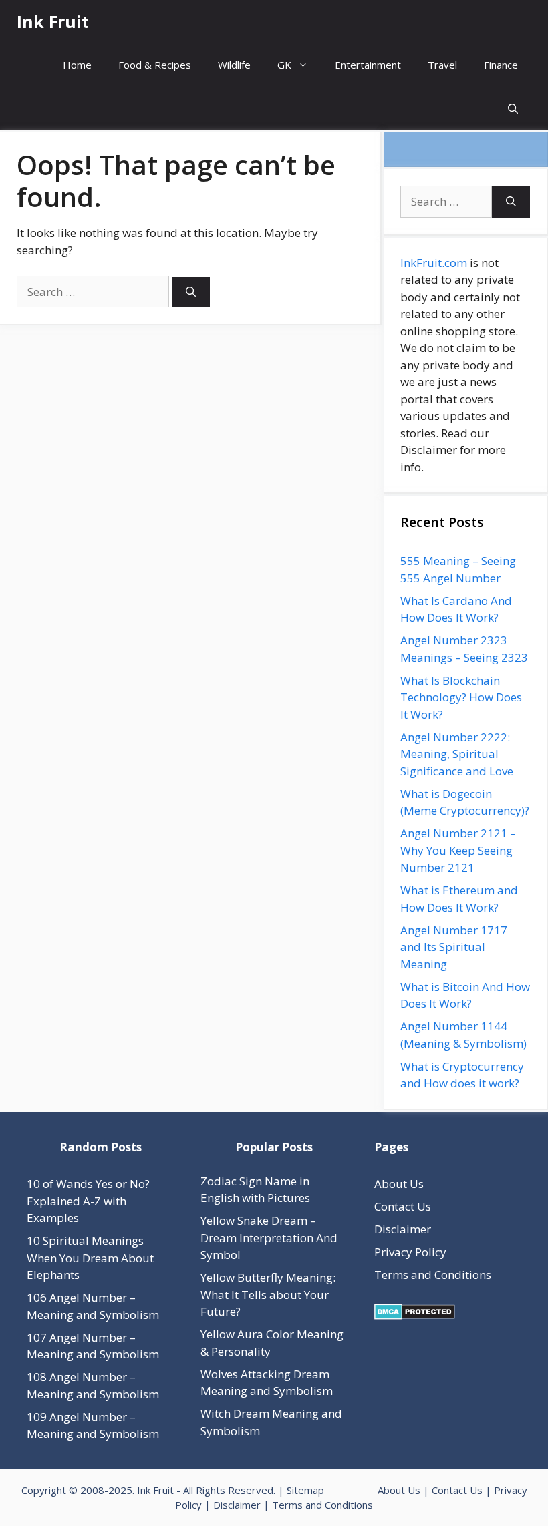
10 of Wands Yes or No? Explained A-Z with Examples (88, 1200)
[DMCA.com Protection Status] (414, 1315)
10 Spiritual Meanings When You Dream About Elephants (90, 1257)
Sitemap (305, 1490)
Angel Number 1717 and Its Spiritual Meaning (453, 947)
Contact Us (402, 1206)
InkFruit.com (433, 262)
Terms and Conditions (432, 1274)
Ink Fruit (53, 21)
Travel (442, 64)
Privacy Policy (410, 1252)
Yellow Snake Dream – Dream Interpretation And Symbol (268, 1237)
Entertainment (368, 64)
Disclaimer (402, 1229)
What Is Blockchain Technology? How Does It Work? (461, 697)
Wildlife (234, 64)
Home (77, 64)
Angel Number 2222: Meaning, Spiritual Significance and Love (456, 754)
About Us (399, 1183)
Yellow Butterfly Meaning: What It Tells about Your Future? (267, 1294)
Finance (501, 64)
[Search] (191, 292)
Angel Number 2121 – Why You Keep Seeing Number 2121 (458, 850)
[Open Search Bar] (513, 108)
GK (284, 64)
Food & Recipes (154, 64)
